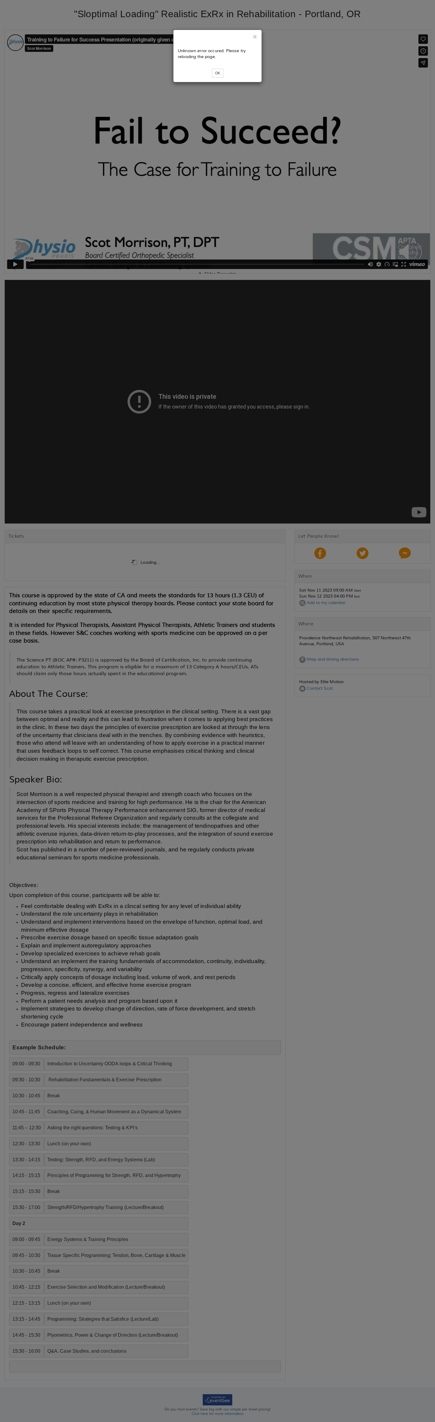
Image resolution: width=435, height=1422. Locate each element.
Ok (217, 73)
